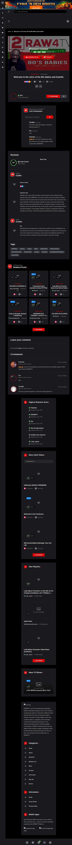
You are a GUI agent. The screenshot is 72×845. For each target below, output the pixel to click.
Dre (21, 226)
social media (15, 255)
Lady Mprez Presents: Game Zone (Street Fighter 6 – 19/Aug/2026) (59, 288)
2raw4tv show (34, 74)
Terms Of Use (33, 801)
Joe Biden (44, 252)
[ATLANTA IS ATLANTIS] (59, 303)
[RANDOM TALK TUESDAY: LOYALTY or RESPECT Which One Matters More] (38, 303)
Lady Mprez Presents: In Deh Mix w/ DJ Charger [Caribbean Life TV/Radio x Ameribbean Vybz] (38, 593)
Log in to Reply (63, 362)
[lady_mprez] (25, 442)
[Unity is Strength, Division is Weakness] (17, 303)
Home (9, 31)
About (30, 752)
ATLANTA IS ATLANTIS (59, 313)
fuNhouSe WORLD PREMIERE (35, 485)
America (22, 248)
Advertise (32, 757)
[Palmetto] (25, 409)
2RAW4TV (14, 248)
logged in (20, 348)
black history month (16, 252)
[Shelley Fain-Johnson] (25, 436)
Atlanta (29, 248)
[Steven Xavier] (14, 184)
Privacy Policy (33, 806)
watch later (28, 621)
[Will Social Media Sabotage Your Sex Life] (38, 532)
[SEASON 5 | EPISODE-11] (17, 276)
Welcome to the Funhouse (34, 514)
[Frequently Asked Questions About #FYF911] (38, 276)
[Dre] (14, 96)
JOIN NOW (36, 8)
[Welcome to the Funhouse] (38, 503)
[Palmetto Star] (14, 202)
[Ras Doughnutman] (25, 429)
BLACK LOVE (28, 252)
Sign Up (31, 779)
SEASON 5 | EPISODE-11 (17, 286)
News (30, 766)
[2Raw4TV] (38, 21)
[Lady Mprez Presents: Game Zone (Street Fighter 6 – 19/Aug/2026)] (59, 276)
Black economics (55, 248)
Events (31, 783)
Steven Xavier (24, 182)
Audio (30, 797)
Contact (31, 770)
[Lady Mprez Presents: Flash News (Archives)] (38, 638)
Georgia (37, 252)
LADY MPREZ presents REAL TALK (38, 690)
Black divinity (44, 248)
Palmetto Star (24, 193)
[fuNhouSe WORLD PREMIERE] (38, 474)
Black (36, 248)
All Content (32, 775)
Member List (32, 761)
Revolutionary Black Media (56, 252)
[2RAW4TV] (25, 415)
